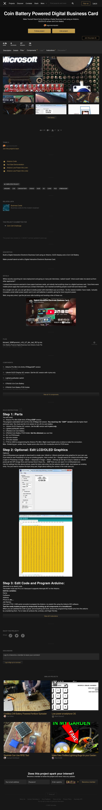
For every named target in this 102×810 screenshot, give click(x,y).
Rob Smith (58, 758)
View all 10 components (51, 394)
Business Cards (16, 205)
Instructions (51, 50)
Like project (64, 31)
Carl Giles (10, 716)
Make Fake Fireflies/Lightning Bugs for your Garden (74, 755)
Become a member (33, 776)
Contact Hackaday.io (33, 799)
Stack (36, 3)
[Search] (73, 3)
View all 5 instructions (51, 616)
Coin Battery (22, 188)
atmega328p (63, 188)
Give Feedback (46, 799)
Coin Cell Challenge (14, 226)
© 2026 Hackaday (51, 805)
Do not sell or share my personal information (51, 801)
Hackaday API (78, 799)
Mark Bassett (59, 716)
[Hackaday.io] (5, 3)
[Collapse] (20, 410)
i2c (44, 188)
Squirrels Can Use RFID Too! (16, 755)
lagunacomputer (52, 25)
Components (32, 50)
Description (7, 50)
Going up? (52, 794)
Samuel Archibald (13, 758)
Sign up (86, 3)
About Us (22, 799)
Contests (29, 3)
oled (38, 188)
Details (15, 50)
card (49, 188)
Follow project (39, 31)
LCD (14, 188)
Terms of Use (57, 799)
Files (22, 50)
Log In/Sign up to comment (13, 662)
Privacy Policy (67, 799)
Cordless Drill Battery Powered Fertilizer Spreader (25, 713)
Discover (20, 3)
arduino (7, 188)
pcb (55, 188)
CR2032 (31, 188)
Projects (12, 3)
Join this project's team (11, 148)
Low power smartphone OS (64, 713)
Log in (95, 3)
